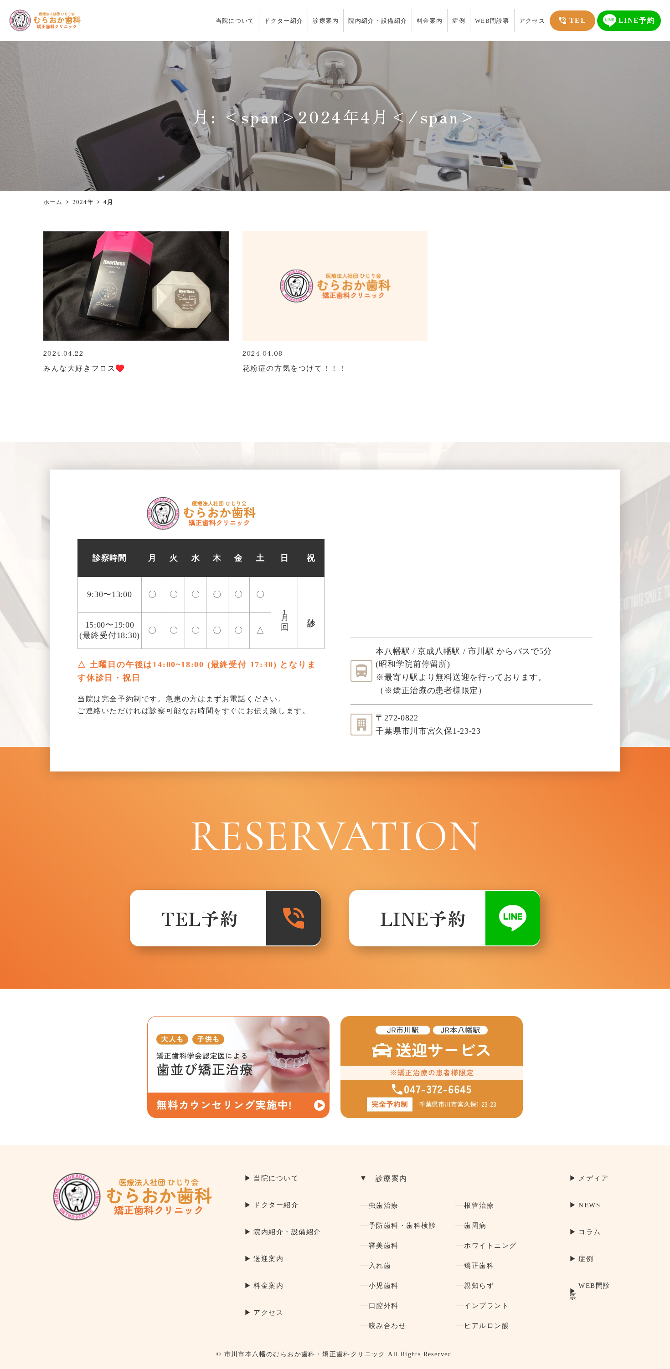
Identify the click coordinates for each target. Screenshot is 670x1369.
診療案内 (326, 20)
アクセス (532, 20)
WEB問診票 (492, 20)
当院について (235, 20)
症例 (458, 20)
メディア (593, 1178)
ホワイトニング (490, 1245)
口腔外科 (384, 1305)
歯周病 (475, 1225)
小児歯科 (384, 1285)
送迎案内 (268, 1258)
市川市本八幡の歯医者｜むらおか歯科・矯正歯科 (45, 20)
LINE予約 (423, 918)
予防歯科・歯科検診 (403, 1225)
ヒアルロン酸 (486, 1325)
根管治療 (479, 1205)
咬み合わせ (388, 1325)
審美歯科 (384, 1245)
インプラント (486, 1305)
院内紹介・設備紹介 (377, 20)
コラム (589, 1232)
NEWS (589, 1205)
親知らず (479, 1285)
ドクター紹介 (283, 20)
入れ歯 (380, 1265)
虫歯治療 (384, 1205)
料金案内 (430, 20)
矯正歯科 (479, 1265)
